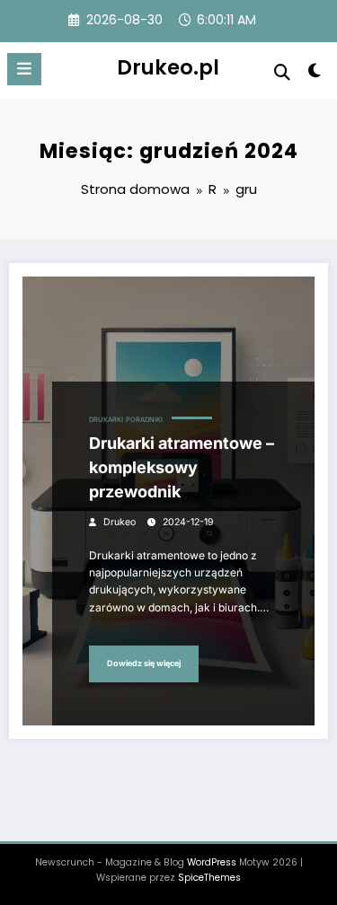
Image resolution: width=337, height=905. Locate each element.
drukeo (119, 522)
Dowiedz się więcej (144, 663)
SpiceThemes (209, 877)
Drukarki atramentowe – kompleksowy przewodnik (181, 467)
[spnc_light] (315, 74)
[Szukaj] (282, 72)
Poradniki (144, 420)
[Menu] (24, 69)
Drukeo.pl (168, 67)
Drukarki (106, 420)
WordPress (211, 862)
